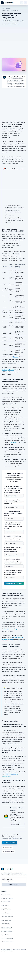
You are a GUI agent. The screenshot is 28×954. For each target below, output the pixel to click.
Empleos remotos (5, 895)
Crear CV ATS (5, 905)
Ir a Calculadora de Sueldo (10, 842)
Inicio (3, 8)
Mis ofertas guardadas (7, 898)
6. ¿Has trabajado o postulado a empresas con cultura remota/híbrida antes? (13, 549)
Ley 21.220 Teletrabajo (7, 938)
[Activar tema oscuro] (21, 2)
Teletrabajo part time (9, 851)
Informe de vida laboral (7, 942)
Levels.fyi (14, 629)
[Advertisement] (14, 41)
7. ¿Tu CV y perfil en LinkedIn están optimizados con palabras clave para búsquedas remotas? (13, 561)
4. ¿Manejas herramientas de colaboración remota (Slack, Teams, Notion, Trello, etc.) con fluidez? (13, 525)
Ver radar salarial (8, 847)
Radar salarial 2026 (6, 920)
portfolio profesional (8, 370)
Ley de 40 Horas (5, 935)
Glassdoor (7, 629)
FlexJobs (15, 357)
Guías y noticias (5, 923)
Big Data (13, 442)
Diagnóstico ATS (5, 902)
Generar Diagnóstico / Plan (14, 583)
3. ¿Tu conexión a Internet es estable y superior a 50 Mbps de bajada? (13, 513)
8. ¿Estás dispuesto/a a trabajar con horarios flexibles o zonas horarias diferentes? (13, 572)
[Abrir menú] (25, 2)
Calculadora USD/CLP (7, 916)
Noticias (8, 8)
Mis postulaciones (6, 909)
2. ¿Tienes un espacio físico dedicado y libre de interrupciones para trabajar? (13, 501)
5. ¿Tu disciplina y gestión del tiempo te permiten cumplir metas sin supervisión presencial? (13, 538)
